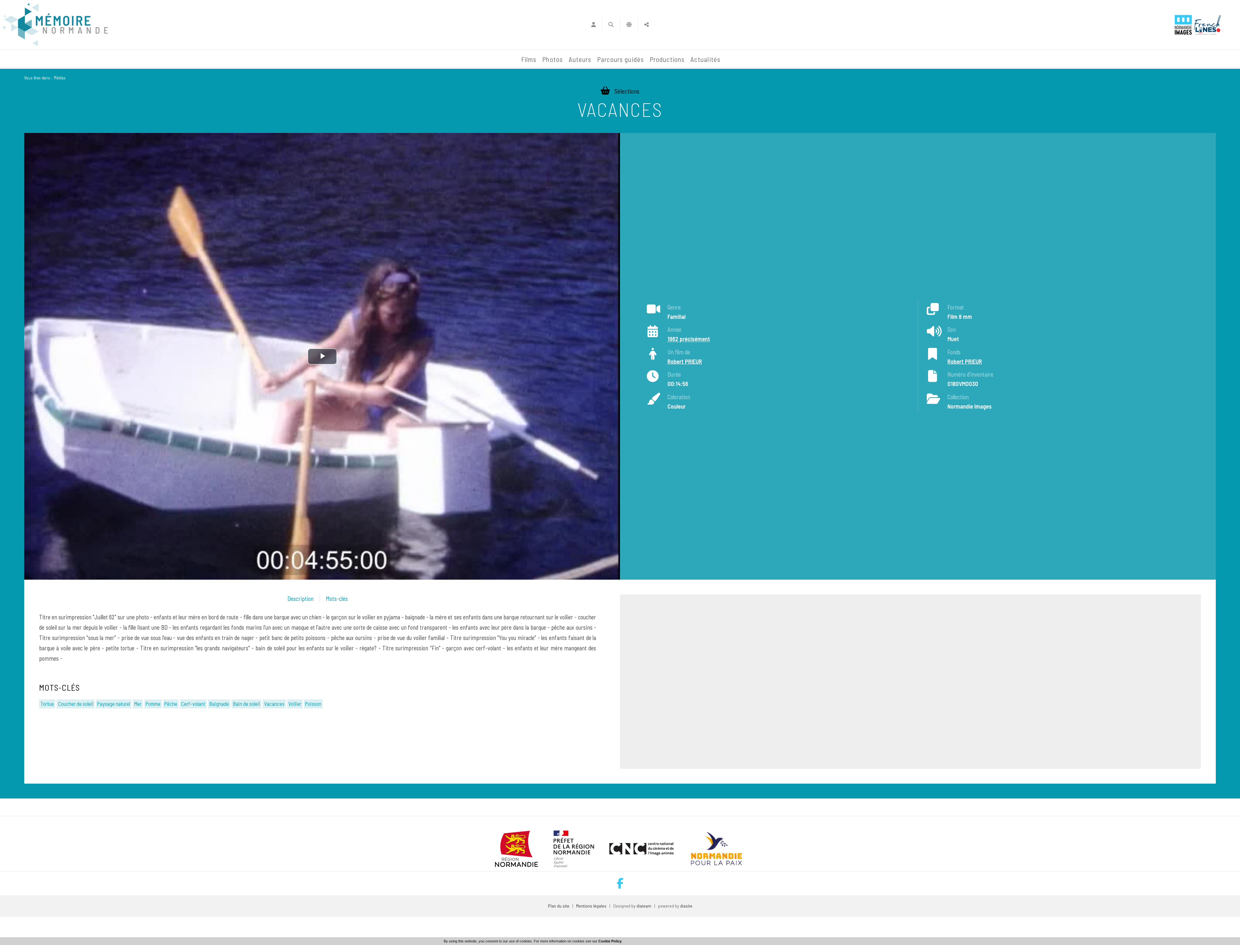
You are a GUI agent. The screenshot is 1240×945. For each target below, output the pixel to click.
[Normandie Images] (1183, 25)
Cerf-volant (193, 703)
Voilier (294, 703)
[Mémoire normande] (55, 24)
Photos (552, 59)
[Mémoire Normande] (448, 59)
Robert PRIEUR (684, 361)
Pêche (170, 703)
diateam (643, 906)
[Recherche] (611, 24)
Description (300, 598)
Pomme (153, 703)
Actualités (705, 59)
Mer (137, 703)
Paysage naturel (113, 703)
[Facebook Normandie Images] (620, 883)
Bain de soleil (246, 703)
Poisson (313, 703)
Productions (667, 59)
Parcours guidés (620, 59)
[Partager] (646, 24)
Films (528, 59)
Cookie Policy (610, 941)
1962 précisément (688, 338)
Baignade (219, 703)
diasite (686, 906)
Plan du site (558, 906)
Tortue (47, 703)
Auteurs (580, 59)
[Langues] (629, 24)
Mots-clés (337, 598)
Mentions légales (591, 906)
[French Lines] (1207, 25)
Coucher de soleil (75, 703)
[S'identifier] (593, 24)
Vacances (274, 703)
